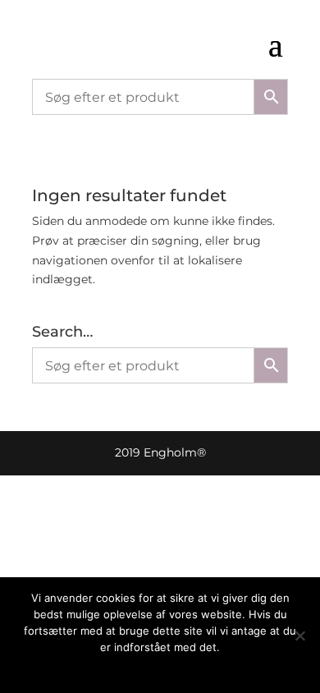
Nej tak (203, 668)
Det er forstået (138, 668)
